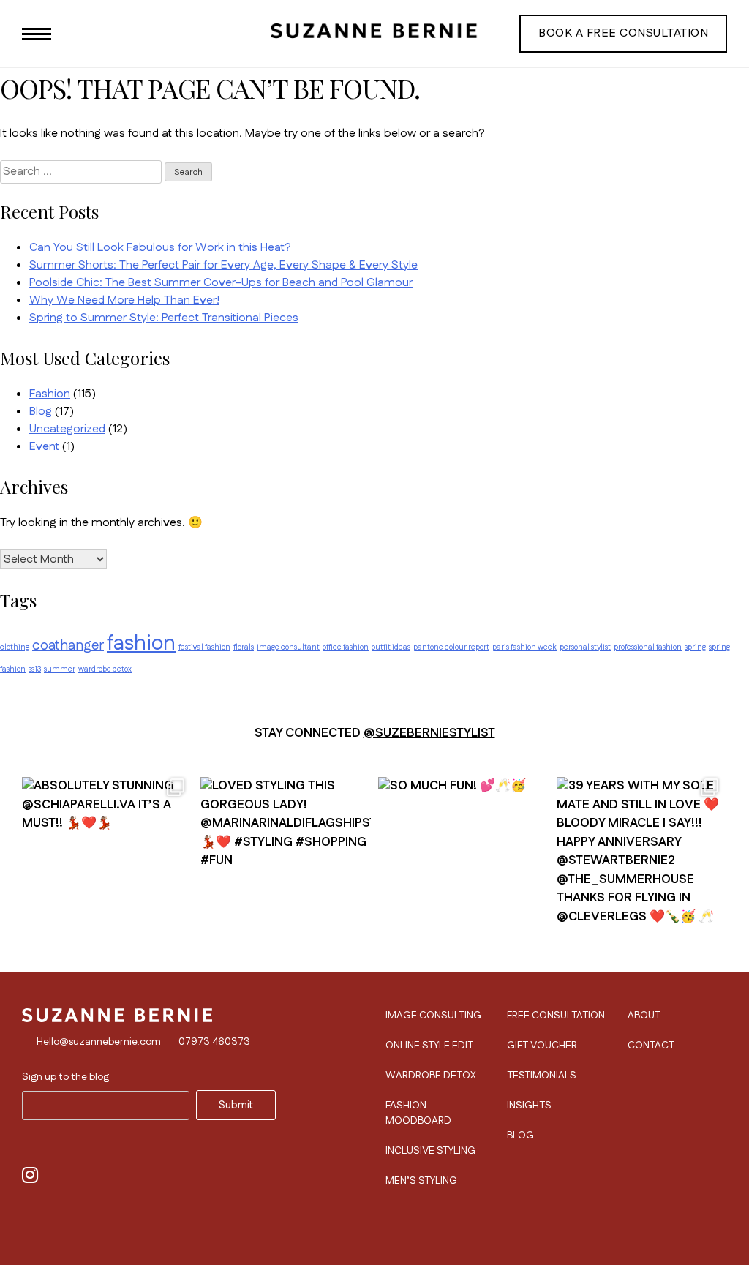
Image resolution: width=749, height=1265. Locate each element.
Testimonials (541, 1075)
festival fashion (204, 647)
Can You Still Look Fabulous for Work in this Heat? (160, 247)
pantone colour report (451, 647)
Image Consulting (433, 1015)
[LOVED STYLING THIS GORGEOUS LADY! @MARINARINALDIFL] (286, 855)
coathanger (68, 646)
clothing (14, 647)
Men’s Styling (421, 1181)
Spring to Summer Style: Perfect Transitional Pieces (163, 317)
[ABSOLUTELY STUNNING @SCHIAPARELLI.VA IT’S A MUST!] (107, 855)
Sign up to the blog (65, 1077)
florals (243, 647)
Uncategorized (67, 429)
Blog (40, 411)
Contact (651, 1045)
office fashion (346, 647)
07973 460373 (214, 1042)
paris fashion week (524, 647)
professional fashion (648, 647)
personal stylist (585, 647)
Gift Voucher (542, 1045)
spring (695, 647)
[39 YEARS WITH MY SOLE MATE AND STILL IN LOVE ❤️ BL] (642, 855)
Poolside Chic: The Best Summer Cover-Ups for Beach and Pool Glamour (221, 282)
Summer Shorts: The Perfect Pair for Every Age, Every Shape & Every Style (223, 265)
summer (59, 669)
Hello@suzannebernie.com (99, 1042)
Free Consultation (556, 1015)
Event (44, 446)
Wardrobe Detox (430, 1075)
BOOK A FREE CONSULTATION (623, 33)
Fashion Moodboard (418, 1113)
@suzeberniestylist (429, 733)
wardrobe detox (105, 669)
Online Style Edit (429, 1045)
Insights (529, 1105)
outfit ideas (391, 647)
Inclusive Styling (430, 1151)
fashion (141, 643)
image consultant (288, 647)
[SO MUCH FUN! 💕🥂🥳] (463, 855)
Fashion (49, 394)
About (644, 1015)
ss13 (35, 669)
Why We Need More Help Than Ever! (124, 300)
